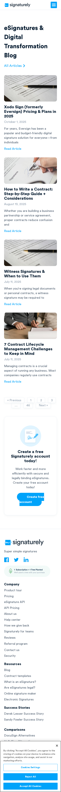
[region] (30, 766)
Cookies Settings (30, 767)
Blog (7, 670)
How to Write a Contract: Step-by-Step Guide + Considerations (28, 194)
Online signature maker (20, 693)
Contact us (11, 650)
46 (28, 405)
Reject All (30, 777)
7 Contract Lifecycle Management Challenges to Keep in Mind (28, 349)
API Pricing (11, 607)
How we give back (16, 625)
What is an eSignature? (20, 681)
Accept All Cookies (30, 786)
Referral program (16, 643)
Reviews (10, 637)
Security (10, 655)
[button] (54, 5)
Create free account (31, 499)
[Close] (57, 745)
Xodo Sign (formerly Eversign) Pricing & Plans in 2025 (30, 111)
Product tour (13, 590)
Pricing (9, 596)
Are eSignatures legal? (19, 687)
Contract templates (17, 675)
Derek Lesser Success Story (24, 713)
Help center (12, 619)
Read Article (12, 148)
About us (10, 613)
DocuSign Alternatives (19, 735)
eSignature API (14, 601)
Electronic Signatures (19, 699)
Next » (43, 405)
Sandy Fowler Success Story (24, 719)
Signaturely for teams (19, 631)
